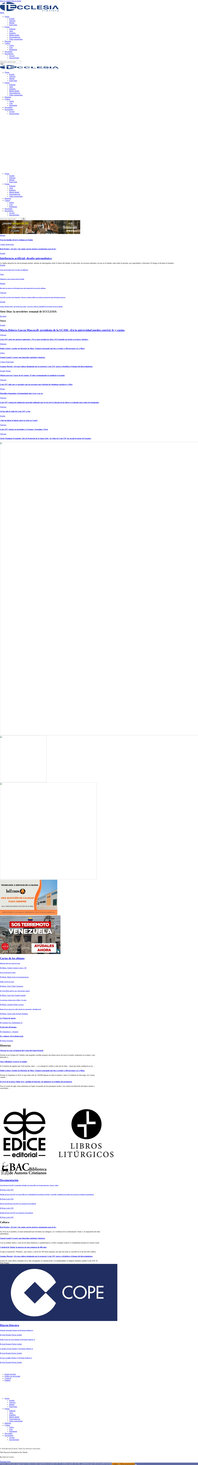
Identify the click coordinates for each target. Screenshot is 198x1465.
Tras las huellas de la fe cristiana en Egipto (16, 240)
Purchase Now (5, 1461)
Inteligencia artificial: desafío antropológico (26, 258)
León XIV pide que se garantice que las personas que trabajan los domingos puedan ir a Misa (36, 384)
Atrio (2, 274)
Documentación (9, 1180)
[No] (136, 1464)
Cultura (2, 244)
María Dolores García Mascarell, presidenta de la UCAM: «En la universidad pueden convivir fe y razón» (62, 330)
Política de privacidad (127, 1464)
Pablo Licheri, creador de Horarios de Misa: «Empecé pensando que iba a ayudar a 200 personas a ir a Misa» (42, 348)
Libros (2, 353)
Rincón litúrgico (9, 1325)
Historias (3, 344)
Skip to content (5, 1)
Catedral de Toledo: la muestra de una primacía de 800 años (23, 1247)
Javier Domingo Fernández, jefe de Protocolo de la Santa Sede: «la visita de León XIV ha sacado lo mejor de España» (45, 438)
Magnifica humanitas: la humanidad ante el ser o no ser (21, 393)
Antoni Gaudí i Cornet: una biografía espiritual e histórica (22, 357)
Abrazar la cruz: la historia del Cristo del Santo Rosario (21, 1050)
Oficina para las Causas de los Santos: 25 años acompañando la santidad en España (32, 375)
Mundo (2, 235)
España (2, 253)
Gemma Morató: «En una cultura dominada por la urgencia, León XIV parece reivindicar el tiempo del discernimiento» (46, 366)
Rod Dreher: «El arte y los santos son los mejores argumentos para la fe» (28, 249)
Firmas (8, 371)
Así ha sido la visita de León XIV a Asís (15, 411)
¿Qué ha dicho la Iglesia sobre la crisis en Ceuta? (19, 420)
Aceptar (115, 1464)
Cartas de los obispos (12, 958)
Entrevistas (10, 244)
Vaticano (3, 293)
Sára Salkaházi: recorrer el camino (13, 1062)
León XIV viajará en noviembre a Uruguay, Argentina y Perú (24, 429)
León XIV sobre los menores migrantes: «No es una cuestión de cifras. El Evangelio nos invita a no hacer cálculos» (44, 339)
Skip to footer (16, 1)
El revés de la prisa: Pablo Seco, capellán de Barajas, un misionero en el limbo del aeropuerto (36, 1082)
